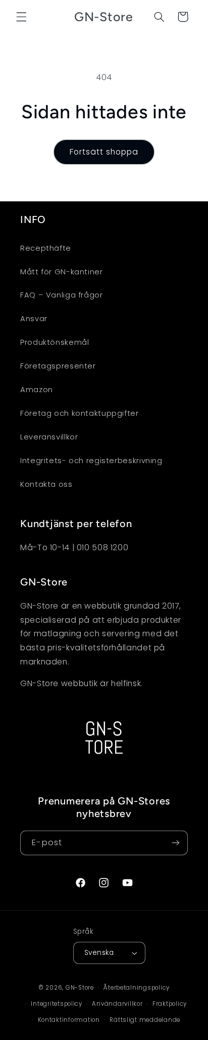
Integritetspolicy (56, 1004)
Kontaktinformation (69, 1020)
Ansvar (33, 319)
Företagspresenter (58, 366)
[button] (21, 16)
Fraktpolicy (169, 1004)
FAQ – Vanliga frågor (61, 295)
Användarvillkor (117, 1004)
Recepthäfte (45, 248)
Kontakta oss (46, 484)
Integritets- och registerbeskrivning (91, 461)
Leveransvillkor (49, 437)
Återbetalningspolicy (136, 988)
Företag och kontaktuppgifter (79, 413)
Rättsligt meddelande (145, 1020)
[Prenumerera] (175, 843)
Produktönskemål (54, 342)
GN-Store (80, 988)
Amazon (36, 390)
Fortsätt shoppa (104, 152)
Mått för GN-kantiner (61, 272)
